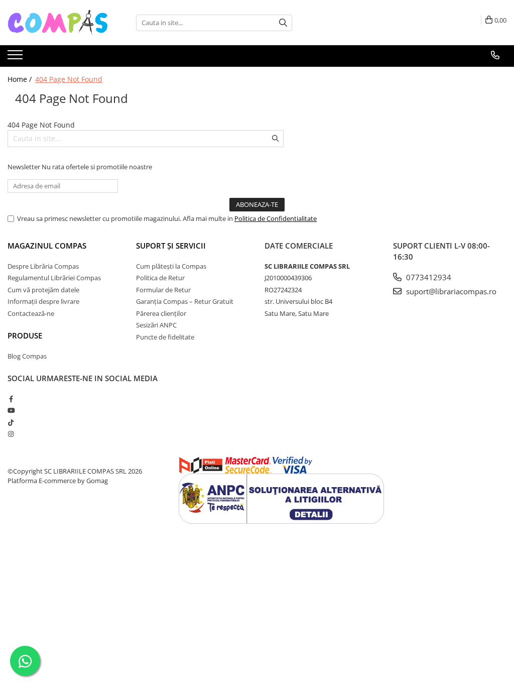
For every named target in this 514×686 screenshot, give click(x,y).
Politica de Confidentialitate (275, 218)
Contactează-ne (31, 313)
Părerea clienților (161, 313)
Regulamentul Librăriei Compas (54, 277)
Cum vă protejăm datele (43, 289)
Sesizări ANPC (156, 324)
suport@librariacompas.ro (450, 291)
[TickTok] (11, 422)
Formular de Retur (163, 289)
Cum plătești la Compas (171, 266)
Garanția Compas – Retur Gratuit (184, 301)
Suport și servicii (171, 246)
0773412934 (427, 277)
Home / (21, 79)
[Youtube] (11, 410)
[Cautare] (283, 23)
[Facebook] (11, 398)
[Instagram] (11, 433)
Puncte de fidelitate (165, 336)
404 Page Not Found (68, 79)
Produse (25, 335)
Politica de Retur (160, 277)
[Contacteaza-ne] (495, 55)
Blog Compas (27, 356)
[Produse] (16, 57)
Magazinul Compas (47, 246)
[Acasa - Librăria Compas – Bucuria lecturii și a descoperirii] (58, 23)
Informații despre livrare (43, 301)
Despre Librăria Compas (43, 266)
